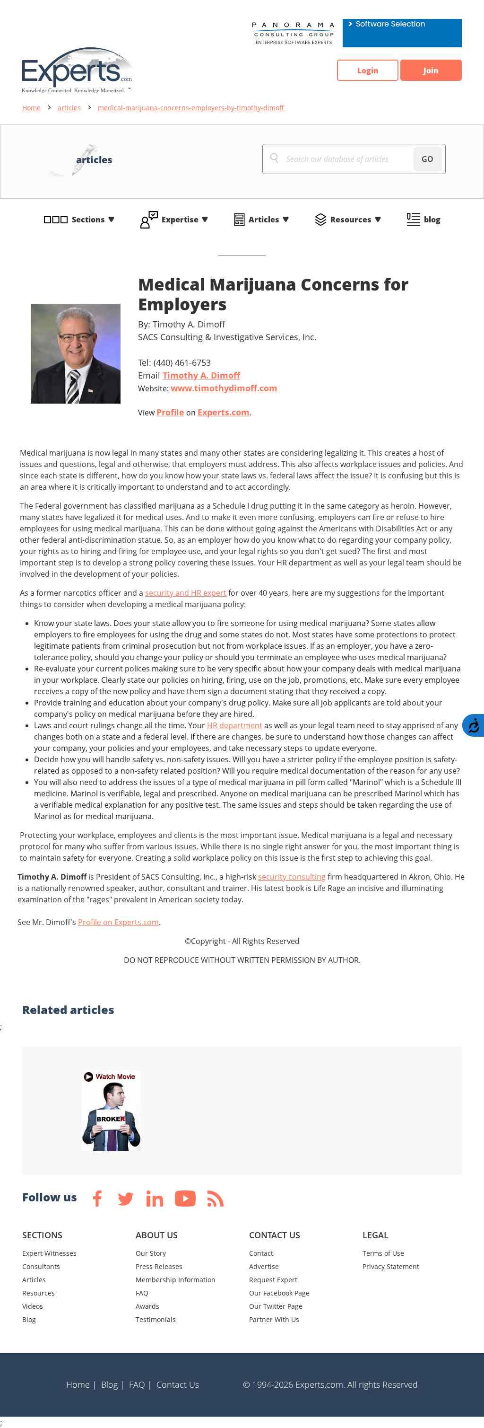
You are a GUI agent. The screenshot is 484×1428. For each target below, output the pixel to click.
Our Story (151, 1253)
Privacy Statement (391, 1266)
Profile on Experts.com (118, 922)
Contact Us (177, 1384)
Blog (29, 1319)
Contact (261, 1253)
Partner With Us (274, 1319)
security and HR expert (185, 593)
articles (69, 107)
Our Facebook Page (279, 1292)
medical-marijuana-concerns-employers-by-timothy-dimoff (191, 107)
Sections (88, 219)
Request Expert (273, 1279)
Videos (32, 1306)
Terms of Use (383, 1253)
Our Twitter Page (275, 1306)
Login (368, 70)
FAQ (142, 1292)
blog (432, 219)
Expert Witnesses (49, 1253)
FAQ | (140, 1384)
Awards (147, 1306)
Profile (170, 412)
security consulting (292, 877)
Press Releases (159, 1266)
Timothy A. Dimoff (201, 375)
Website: (207, 388)
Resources (351, 219)
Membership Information (176, 1279)
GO (427, 159)
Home (31, 107)
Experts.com (224, 412)
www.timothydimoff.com (224, 388)
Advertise (264, 1266)
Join (431, 70)
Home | (81, 1384)
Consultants (41, 1266)
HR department (234, 725)
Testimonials (156, 1319)
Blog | (113, 1384)
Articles (264, 219)
